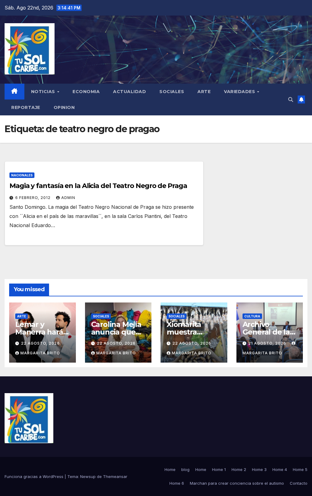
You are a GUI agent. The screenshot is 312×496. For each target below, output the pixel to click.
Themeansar (115, 476)
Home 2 (239, 469)
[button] (290, 99)
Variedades (240, 91)
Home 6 (176, 483)
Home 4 (279, 469)
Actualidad (129, 91)
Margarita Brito (40, 353)
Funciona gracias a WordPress (35, 476)
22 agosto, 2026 (40, 343)
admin (68, 197)
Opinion (64, 107)
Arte (204, 91)
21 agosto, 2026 (267, 343)
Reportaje (25, 107)
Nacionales (22, 175)
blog (185, 469)
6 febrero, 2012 (33, 197)
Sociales (171, 91)
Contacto (298, 483)
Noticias (44, 91)
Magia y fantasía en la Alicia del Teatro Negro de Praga (98, 186)
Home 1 (219, 469)
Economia (86, 91)
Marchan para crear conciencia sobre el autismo (237, 483)
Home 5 (300, 469)
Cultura (252, 316)
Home (170, 469)
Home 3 (259, 469)
